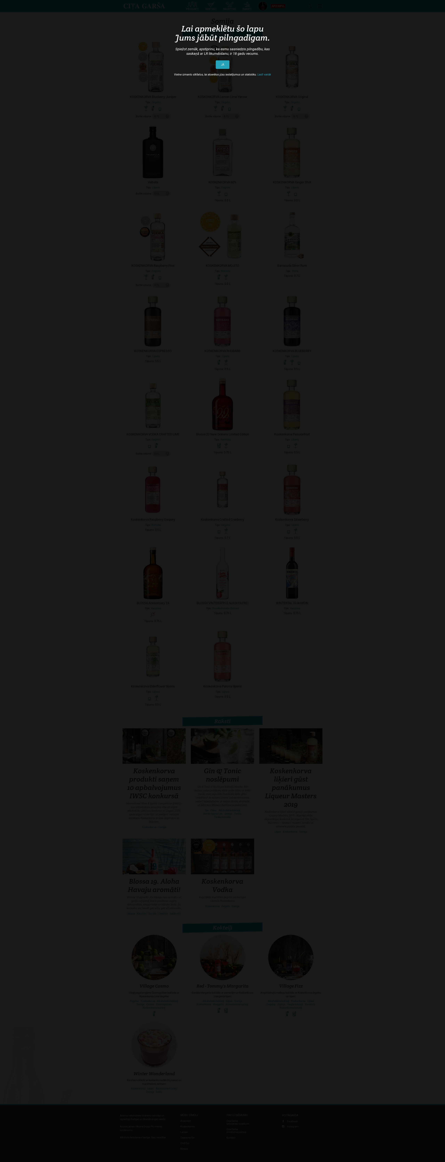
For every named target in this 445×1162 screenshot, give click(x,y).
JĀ (222, 64)
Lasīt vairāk (264, 74)
